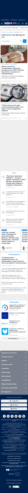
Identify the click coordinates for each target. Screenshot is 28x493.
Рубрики (4, 360)
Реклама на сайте (6, 364)
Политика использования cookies (14, 458)
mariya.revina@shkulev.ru (9, 441)
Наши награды (5, 372)
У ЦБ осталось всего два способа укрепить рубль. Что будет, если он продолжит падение (12, 108)
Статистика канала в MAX (9, 388)
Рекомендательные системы (14, 460)
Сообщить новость (7, 356)
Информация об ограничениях (14, 456)
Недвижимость (5, 20)
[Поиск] (19, 23)
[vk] (8, 416)
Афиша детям (22, 20)
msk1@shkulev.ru (20, 434)
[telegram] (4, 416)
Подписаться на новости (9, 353)
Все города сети (6, 391)
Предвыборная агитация (9, 384)
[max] (15, 416)
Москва (4, 32)
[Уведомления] (22, 23)
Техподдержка (6, 380)
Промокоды (14, 20)
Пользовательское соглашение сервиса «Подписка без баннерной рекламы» (14, 463)
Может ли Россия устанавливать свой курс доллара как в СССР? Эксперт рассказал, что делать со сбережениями (13, 70)
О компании (5, 368)
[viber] (19, 416)
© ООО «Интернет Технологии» (14, 483)
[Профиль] (26, 23)
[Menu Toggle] (2, 23)
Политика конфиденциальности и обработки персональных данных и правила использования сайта (14, 466)
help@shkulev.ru (17, 438)
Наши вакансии (6, 376)
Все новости (10, 32)
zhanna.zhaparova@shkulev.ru (9, 447)
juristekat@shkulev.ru (16, 437)
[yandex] (23, 416)
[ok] (12, 416)
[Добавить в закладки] (25, 81)
